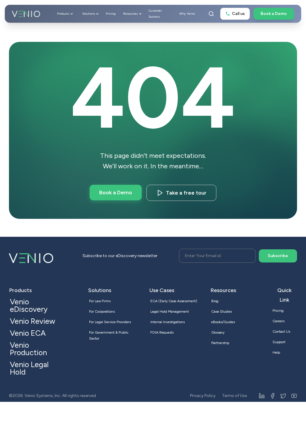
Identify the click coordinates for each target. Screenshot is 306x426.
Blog (214, 301)
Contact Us (281, 331)
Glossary (217, 332)
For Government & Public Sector (108, 335)
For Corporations (102, 311)
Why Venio (187, 14)
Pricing (111, 14)
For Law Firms (100, 301)
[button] (64, 14)
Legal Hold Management (169, 311)
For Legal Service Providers (110, 322)
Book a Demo (274, 13)
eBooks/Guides (223, 322)
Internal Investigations (167, 322)
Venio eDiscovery (29, 305)
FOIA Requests (162, 332)
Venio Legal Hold (29, 368)
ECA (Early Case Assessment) (173, 301)
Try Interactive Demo (115, 192)
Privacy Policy (202, 395)
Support (279, 342)
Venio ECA (28, 333)
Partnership (220, 343)
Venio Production (28, 349)
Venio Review (32, 321)
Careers (278, 321)
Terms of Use (234, 395)
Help (276, 352)
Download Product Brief (186, 193)
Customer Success (155, 14)
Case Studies (221, 311)
